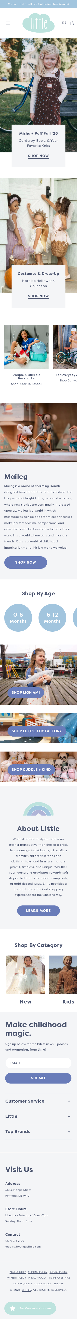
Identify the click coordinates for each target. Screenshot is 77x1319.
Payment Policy (16, 1278)
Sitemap (59, 1283)
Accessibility (18, 1272)
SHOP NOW (25, 562)
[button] (64, 23)
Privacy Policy (37, 1278)
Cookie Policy (43, 1283)
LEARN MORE (38, 910)
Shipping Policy (37, 1272)
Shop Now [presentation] (38, 296)
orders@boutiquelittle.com (23, 1246)
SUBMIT (38, 1078)
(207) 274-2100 (14, 1241)
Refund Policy (59, 1272)
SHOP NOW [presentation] (38, 156)
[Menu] (8, 23)
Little (26, 1290)
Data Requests (22, 1283)
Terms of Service (59, 1278)
